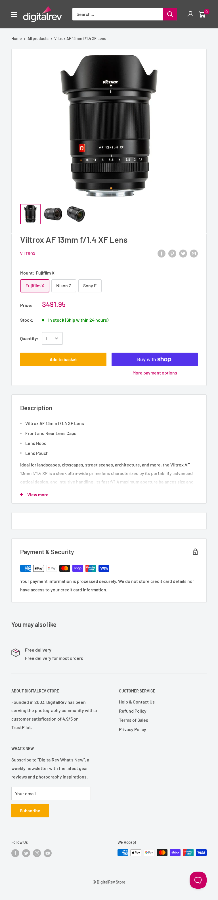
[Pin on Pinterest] (172, 253)
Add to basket (63, 359)
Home (16, 38)
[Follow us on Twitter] (26, 853)
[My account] (190, 14)
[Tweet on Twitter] (183, 253)
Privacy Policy (132, 729)
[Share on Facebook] (161, 253)
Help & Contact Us (137, 701)
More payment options (155, 372)
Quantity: (29, 338)
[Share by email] (194, 253)
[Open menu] (14, 14)
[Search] (170, 14)
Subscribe (30, 810)
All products (38, 38)
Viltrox (27, 253)
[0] (202, 14)
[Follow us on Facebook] (15, 853)
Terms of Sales (133, 720)
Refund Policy (132, 710)
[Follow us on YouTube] (48, 853)
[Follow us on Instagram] (37, 853)
